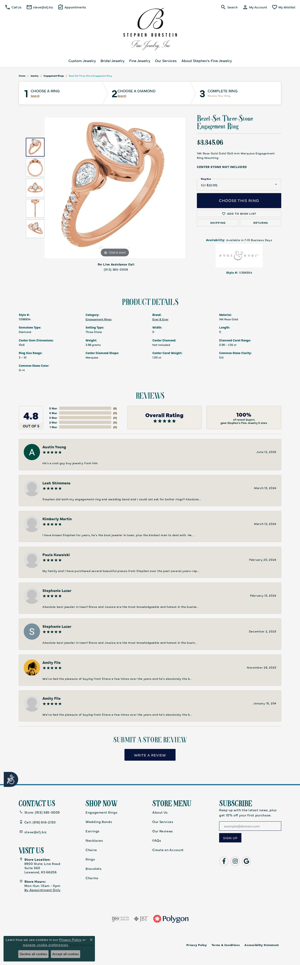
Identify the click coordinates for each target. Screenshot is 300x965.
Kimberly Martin (57, 518)
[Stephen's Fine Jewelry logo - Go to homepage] (150, 30)
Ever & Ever (160, 319)
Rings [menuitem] (90, 859)
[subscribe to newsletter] (230, 837)
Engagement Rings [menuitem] (101, 812)
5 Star (53, 408)
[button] (13, 7)
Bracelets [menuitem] (94, 868)
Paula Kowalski (56, 554)
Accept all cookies (65, 954)
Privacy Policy (196, 945)
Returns (260, 222)
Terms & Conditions (226, 945)
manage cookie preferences (45, 945)
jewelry (34, 75)
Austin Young (54, 446)
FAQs (156, 840)
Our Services (166, 60)
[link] (39, 7)
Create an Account (168, 849)
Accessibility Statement (261, 945)
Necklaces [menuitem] (94, 840)
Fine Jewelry (139, 60)
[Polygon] (170, 919)
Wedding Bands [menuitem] (99, 821)
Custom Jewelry (82, 60)
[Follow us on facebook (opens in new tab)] (224, 861)
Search (35, 95)
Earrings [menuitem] (93, 831)
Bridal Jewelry (112, 60)
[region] (115, 188)
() (115, 408)
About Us (160, 812)
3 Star (53, 417)
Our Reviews (162, 831)
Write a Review (150, 754)
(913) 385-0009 (116, 269)
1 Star (53, 427)
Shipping (218, 222)
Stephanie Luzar (56, 590)
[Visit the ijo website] (120, 919)
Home (22, 75)
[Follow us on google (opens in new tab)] (246, 861)
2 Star (53, 422)
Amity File (51, 662)
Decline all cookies (33, 954)
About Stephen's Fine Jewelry (206, 60)
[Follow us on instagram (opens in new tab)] (235, 861)
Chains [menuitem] (91, 849)
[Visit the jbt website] (141, 919)
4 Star (53, 413)
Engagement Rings (54, 75)
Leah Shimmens (56, 482)
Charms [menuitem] (92, 877)
